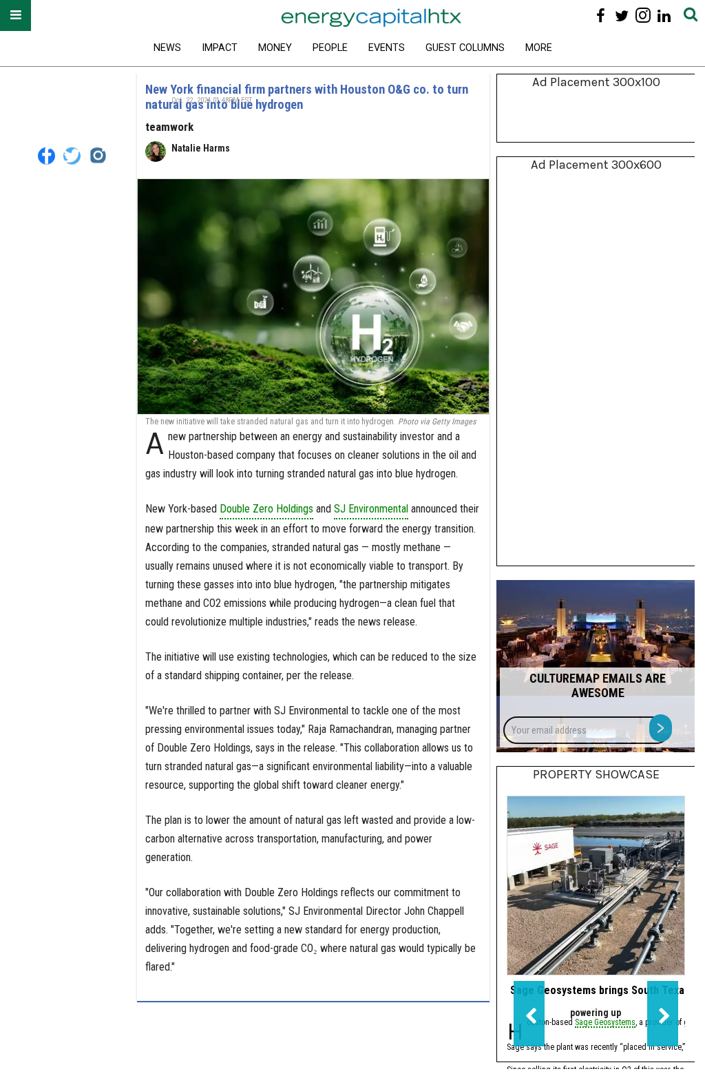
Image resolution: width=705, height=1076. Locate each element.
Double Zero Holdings (266, 508)
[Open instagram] (642, 15)
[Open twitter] (622, 15)
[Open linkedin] (664, 15)
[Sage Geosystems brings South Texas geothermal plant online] (596, 885)
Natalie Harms (200, 148)
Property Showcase (596, 774)
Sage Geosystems (605, 1023)
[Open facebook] (600, 15)
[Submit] (690, 15)
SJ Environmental (371, 508)
